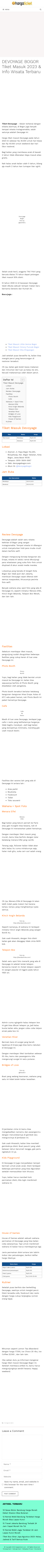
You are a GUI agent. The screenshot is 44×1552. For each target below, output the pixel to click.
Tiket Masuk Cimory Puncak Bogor (23, 347)
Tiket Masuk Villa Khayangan (21, 350)
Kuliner (9, 422)
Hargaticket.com (20, 1547)
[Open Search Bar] (40, 9)
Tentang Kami (7, 1549)
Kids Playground (14, 416)
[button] (21, 380)
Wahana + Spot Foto (14, 402)
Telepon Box (13, 409)
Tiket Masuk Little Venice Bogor (22, 344)
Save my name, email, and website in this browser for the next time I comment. (21, 1484)
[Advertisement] (22, 34)
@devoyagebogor (24, 466)
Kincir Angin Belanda (16, 407)
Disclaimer (37, 1549)
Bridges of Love (14, 414)
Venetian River (13, 412)
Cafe (10, 399)
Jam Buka (10, 388)
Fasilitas (9, 394)
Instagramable (9, 1423)
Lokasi (8, 386)
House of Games (14, 419)
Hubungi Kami (17, 1549)
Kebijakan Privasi (27, 1549)
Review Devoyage (13, 391)
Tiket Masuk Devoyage (13, 383)
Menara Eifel (13, 404)
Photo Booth (13, 396)
